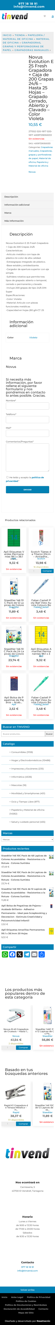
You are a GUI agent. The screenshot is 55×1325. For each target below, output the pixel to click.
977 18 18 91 (28, 3)
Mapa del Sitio (26, 1312)
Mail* (8, 427)
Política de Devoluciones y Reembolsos (26, 1305)
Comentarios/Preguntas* (20, 441)
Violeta (33, 337)
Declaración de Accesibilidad (19, 1309)
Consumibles (18, 752)
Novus (32, 171)
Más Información (14, 220)
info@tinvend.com (27, 1270)
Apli (14, 558)
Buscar (49, 734)
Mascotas (16, 785)
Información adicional (17, 204)
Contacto (43, 1309)
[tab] (27, 197)
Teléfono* (11, 414)
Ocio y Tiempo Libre (22, 801)
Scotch (41, 558)
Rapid (16, 1112)
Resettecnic (43, 1321)
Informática (17, 776)
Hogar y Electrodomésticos (26, 760)
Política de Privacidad (38, 1297)
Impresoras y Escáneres (24, 768)
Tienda (20, 35)
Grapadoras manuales (32, 50)
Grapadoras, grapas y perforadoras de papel (23, 46)
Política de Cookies (26, 1301)
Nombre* (11, 400)
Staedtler (14, 607)
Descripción (11, 196)
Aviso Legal (17, 1297)
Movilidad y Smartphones (25, 793)
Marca (7, 212)
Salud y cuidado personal (25, 821)
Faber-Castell (41, 607)
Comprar (47, 571)
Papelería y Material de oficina (27, 809)
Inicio (7, 35)
